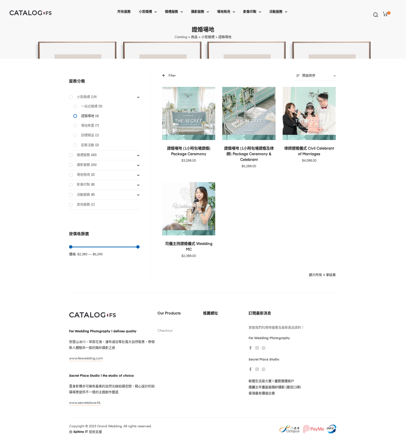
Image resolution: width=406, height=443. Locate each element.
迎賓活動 (87, 145)
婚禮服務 (171, 11)
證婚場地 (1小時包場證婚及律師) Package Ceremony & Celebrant (249, 154)
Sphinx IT (80, 432)
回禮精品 (87, 135)
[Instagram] (257, 348)
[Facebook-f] (250, 348)
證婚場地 (87, 116)
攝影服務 (197, 11)
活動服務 (275, 11)
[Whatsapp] (263, 348)
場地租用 (223, 11)
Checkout (164, 330)
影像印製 (249, 11)
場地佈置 (87, 125)
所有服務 (124, 11)
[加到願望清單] (209, 92)
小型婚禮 (145, 11)
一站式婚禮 (89, 106)
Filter (172, 75)
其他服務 (83, 204)
